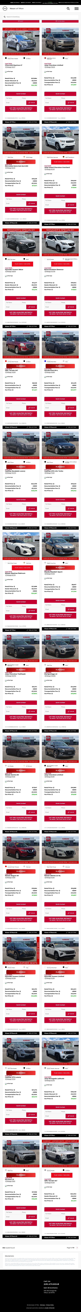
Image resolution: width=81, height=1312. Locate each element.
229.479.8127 (36, 2)
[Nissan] (4, 8)
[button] (38, 41)
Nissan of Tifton (10, 122)
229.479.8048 (14, 2)
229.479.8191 (26, 2)
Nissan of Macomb (50, 122)
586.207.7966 (33, 122)
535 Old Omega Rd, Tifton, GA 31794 (69, 2)
